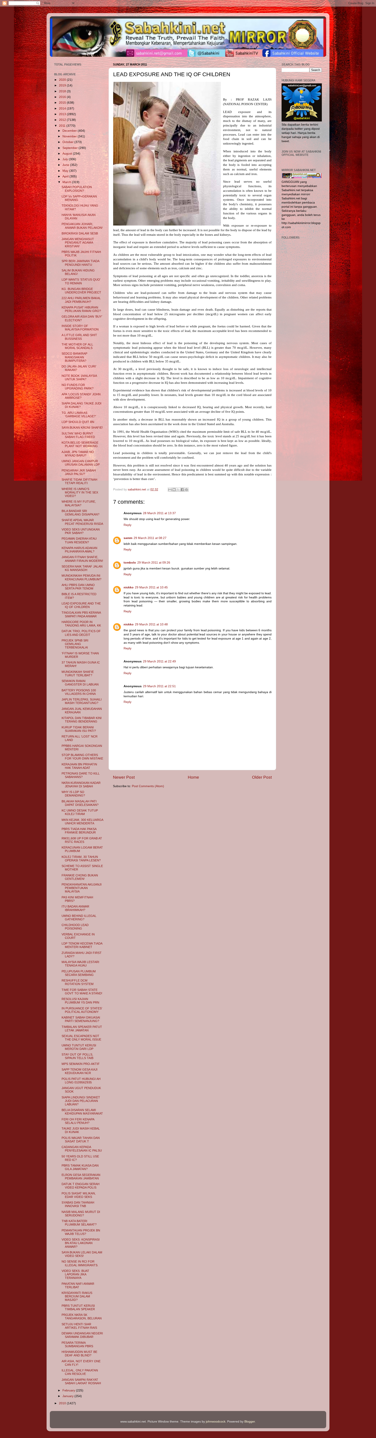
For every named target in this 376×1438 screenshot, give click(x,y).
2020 (63, 79)
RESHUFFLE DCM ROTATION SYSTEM (78, 982)
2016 (63, 97)
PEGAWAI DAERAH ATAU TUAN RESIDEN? (79, 540)
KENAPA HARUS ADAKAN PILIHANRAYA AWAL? (79, 549)
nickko (129, 587)
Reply (127, 525)
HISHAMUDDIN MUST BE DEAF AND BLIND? (79, 1353)
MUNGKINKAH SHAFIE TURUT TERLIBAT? (78, 673)
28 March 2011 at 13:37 (159, 513)
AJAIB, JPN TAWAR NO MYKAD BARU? (78, 453)
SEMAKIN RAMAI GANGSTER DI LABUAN (80, 682)
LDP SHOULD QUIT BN (78, 422)
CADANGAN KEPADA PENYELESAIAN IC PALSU (82, 1148)
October (68, 142)
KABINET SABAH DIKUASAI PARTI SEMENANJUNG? (81, 1019)
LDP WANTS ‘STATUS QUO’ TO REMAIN (81, 281)
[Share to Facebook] (182, 489)
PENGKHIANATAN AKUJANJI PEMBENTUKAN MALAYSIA (82, 888)
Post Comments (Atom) (148, 786)
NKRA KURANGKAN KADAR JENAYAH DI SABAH (81, 784)
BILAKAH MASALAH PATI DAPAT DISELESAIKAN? (80, 803)
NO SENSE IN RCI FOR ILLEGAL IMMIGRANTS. (80, 1263)
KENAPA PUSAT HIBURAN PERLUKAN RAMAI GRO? (81, 309)
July (65, 159)
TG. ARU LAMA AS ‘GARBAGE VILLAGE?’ (79, 414)
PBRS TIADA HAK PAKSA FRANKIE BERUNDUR (79, 830)
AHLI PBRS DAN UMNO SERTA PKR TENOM (78, 586)
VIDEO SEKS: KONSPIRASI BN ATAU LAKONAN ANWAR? (81, 1243)
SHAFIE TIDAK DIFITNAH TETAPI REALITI (79, 481)
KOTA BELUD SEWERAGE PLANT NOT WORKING (80, 444)
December (70, 130)
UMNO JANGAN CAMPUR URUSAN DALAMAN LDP (81, 463)
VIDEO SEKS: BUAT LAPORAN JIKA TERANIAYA (75, 1274)
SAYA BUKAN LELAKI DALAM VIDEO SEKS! (82, 1254)
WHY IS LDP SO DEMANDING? (73, 793)
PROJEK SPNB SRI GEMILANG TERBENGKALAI (75, 644)
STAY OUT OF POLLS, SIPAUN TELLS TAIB (77, 1056)
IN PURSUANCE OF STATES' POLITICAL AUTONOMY (82, 1010)
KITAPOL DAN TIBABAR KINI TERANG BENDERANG (82, 719)
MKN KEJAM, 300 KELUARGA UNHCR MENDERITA (82, 821)
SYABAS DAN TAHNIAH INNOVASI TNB (78, 1204)
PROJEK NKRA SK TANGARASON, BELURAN (82, 1316)
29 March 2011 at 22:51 (159, 686)
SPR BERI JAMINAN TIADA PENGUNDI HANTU (80, 262)
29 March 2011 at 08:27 (150, 538)
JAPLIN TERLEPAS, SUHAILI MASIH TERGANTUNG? (82, 701)
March (67, 182)
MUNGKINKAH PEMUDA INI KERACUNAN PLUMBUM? (81, 577)
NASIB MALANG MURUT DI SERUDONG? (81, 1213)
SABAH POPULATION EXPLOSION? (77, 188)
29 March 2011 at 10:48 (151, 624)
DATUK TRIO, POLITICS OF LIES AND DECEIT (81, 633)
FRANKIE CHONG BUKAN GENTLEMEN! (80, 877)
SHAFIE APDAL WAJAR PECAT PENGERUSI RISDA (82, 522)
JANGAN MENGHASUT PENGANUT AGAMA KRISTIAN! (78, 242)
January (68, 1396)
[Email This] (170, 489)
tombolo (130, 562)
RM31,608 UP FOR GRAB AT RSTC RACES (82, 840)
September (70, 148)
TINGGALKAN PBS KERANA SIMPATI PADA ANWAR (81, 614)
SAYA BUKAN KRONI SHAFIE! (82, 427)
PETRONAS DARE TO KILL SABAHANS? (80, 775)
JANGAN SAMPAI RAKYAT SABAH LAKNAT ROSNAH (81, 1381)
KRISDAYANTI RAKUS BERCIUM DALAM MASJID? (77, 1296)
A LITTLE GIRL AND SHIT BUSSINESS (79, 336)
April (65, 176)
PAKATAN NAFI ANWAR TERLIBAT (78, 1285)
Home (193, 777)
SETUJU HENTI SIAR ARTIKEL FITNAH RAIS (79, 1326)
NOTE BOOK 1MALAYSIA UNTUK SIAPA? (79, 377)
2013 (63, 114)
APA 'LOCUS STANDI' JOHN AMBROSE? (81, 396)
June (66, 165)
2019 (63, 85)
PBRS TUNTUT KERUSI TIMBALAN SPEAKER (78, 1307)
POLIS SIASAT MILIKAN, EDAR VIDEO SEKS (79, 1195)
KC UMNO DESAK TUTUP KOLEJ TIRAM (80, 812)
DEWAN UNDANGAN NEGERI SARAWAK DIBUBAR (82, 1335)
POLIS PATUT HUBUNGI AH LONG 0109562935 (81, 1080)
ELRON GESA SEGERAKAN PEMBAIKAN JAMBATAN (81, 1176)
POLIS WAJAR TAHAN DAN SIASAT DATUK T (81, 1139)
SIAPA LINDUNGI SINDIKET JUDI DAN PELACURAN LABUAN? (81, 1101)
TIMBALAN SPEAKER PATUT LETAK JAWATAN (82, 1028)
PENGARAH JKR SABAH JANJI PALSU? (79, 472)
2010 (63, 1403)
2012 (63, 119)
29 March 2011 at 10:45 (151, 587)
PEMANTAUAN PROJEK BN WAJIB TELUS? (81, 1232)
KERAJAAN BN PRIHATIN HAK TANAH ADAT (79, 766)
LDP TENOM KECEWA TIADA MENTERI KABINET (82, 945)
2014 (63, 108)
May (65, 170)
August (67, 153)
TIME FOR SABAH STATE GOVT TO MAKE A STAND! (82, 991)
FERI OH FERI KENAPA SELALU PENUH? (78, 1121)
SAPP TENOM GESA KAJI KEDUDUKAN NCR (79, 1071)
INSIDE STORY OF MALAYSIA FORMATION (80, 327)
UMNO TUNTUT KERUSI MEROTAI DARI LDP (79, 1047)
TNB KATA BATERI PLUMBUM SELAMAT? (79, 1222)
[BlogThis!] (174, 489)
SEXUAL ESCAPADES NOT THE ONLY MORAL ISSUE (81, 1037)
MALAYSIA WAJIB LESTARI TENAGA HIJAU (80, 963)
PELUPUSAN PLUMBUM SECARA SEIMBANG (79, 973)
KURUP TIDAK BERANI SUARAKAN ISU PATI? (79, 729)
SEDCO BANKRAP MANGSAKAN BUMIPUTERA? (74, 357)
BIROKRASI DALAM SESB (80, 233)
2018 (63, 91)
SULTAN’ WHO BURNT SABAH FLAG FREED (78, 435)
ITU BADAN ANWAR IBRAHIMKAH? (75, 908)
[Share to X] (178, 489)
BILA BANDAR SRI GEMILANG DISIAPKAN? (80, 512)
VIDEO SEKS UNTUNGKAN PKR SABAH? (81, 531)
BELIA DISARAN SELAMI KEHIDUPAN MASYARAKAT (82, 1111)
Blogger (249, 1421)
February (69, 1390)
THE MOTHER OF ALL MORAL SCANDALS (77, 346)
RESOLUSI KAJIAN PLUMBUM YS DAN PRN (80, 1000)
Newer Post (124, 777)
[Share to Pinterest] (186, 489)
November (70, 136)
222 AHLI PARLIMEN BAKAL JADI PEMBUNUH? (81, 299)
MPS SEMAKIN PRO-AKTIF (81, 1064)
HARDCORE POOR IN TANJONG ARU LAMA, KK (81, 623)
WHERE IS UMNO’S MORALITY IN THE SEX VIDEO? (80, 492)
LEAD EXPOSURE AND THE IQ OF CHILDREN (81, 605)
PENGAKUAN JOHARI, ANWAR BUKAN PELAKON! (82, 225)
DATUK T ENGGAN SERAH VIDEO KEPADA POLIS (80, 1185)
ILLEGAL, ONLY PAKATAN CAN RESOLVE (80, 1372)
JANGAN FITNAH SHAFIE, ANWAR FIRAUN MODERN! (82, 559)
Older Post (262, 777)
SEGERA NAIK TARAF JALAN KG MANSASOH (82, 568)
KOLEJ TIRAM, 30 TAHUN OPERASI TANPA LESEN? (81, 858)
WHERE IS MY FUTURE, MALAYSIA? (79, 503)
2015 (63, 102)
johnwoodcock (215, 1421)
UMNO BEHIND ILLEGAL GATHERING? (79, 917)
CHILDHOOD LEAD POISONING (75, 926)
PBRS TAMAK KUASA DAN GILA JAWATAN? (80, 1167)
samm (128, 538)
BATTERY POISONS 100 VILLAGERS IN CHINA (79, 692)
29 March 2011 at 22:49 (159, 661)
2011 (62, 125)
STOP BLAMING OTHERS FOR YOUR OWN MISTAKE (82, 756)
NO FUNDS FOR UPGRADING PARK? (78, 386)
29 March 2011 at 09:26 (153, 562)
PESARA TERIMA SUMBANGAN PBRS (77, 1344)
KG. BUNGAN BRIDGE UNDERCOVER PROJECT (81, 290)
